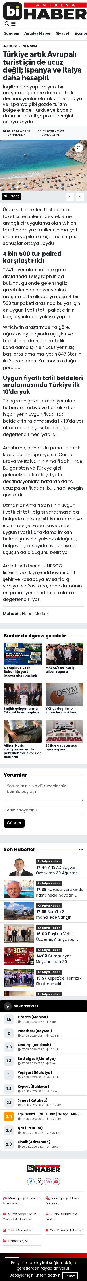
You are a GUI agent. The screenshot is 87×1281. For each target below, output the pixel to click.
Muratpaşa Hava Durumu (62, 1200)
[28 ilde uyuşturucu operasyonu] (64, 731)
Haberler (10, 46)
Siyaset (62, 34)
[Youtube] (56, 1181)
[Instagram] (48, 1181)
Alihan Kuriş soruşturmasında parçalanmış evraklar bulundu (22, 751)
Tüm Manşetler (20, 1230)
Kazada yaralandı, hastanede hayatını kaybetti (59, 892)
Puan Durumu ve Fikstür (62, 1216)
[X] (39, 1181)
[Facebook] (31, 1181)
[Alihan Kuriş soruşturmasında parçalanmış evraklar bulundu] (23, 731)
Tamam (70, 1275)
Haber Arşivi (18, 1240)
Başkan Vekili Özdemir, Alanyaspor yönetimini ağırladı (56, 937)
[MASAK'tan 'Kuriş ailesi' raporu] (64, 653)
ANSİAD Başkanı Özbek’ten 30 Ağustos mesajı (56, 870)
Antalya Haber (37, 34)
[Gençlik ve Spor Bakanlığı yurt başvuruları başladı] (23, 653)
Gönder (14, 823)
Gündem (11, 34)
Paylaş (14, 196)
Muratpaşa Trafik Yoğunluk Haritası (19, 1216)
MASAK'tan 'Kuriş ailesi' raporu (60, 670)
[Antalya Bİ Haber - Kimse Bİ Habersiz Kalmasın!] (45, 11)
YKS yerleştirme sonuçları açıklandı (62, 710)
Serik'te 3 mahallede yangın (54, 914)
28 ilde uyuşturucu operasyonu (61, 747)
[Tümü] (81, 849)
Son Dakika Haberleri (66, 1230)
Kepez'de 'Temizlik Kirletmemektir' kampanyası (58, 981)
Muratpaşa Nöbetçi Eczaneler (22, 1200)
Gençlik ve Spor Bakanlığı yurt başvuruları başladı (20, 672)
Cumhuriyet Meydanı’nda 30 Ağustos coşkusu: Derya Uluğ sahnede (58, 959)
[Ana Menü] (13, 24)
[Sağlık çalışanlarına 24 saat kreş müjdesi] (23, 694)
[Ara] (7, 24)
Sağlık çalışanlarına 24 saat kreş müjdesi (21, 710)
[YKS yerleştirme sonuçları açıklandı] (64, 694)
